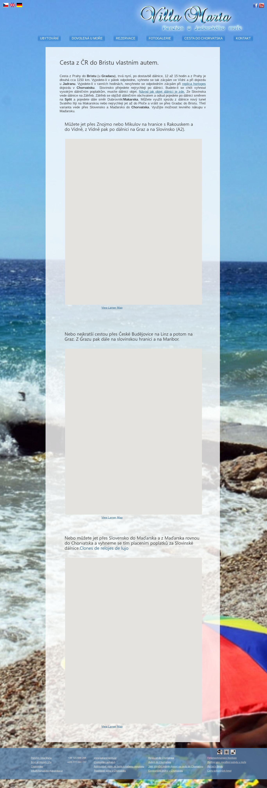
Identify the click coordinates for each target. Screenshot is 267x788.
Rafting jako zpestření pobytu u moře (226, 762)
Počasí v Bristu (215, 766)
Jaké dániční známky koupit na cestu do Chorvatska (175, 766)
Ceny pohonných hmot (219, 771)
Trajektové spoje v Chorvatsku (110, 771)
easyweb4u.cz (163, 784)
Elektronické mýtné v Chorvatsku (165, 771)
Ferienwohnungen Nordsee (222, 758)
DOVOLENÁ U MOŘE (87, 38)
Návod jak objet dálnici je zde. (162, 91)
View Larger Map (112, 307)
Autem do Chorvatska (159, 762)
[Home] (183, 29)
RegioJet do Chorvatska (161, 758)
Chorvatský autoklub (105, 762)
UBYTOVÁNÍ (49, 38)
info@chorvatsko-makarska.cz (47, 771)
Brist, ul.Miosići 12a (41, 762)
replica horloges (194, 84)
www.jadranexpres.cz (105, 758)
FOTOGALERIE (160, 38)
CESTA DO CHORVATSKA (203, 38)
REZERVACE (125, 38)
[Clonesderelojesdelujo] (104, 548)
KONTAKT (243, 38)
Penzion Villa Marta (41, 758)
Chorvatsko (37, 766)
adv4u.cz (149, 784)
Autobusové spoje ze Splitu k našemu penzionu (119, 766)
